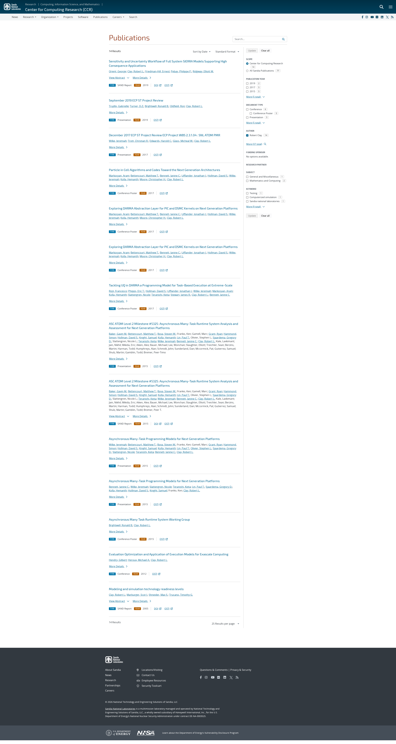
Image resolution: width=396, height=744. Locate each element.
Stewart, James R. (181, 294)
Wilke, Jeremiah (118, 141)
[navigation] (202, 52)
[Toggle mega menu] (390, 6)
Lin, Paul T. (183, 337)
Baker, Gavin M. (118, 334)
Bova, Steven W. (166, 334)
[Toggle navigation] (5, 17)
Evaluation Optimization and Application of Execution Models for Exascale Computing (168, 554)
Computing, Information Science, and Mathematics (70, 4)
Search (133, 17)
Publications (100, 17)
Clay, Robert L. (135, 71)
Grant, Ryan (215, 334)
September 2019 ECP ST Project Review (136, 100)
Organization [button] (48, 17)
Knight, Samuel (148, 337)
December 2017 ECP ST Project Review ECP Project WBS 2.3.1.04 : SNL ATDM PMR (164, 135)
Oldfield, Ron (177, 106)
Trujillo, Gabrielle (119, 106)
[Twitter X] (388, 17)
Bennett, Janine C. (170, 175)
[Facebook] (362, 17)
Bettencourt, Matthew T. (145, 175)
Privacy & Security (240, 670)
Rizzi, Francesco (118, 291)
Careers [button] (117, 17)
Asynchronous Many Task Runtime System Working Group (149, 519)
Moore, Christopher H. (153, 179)
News (15, 17)
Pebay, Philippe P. (181, 71)
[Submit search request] (283, 39)
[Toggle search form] (381, 6)
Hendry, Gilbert (118, 560)
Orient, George (117, 71)
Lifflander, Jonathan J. (194, 175)
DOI (156, 85)
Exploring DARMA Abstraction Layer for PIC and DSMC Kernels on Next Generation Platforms (173, 208)
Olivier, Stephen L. (201, 448)
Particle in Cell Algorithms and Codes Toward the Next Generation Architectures (164, 170)
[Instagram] (367, 17)
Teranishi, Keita (160, 294)
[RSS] (393, 17)
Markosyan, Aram (119, 175)
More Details (140, 77)
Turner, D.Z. (137, 106)
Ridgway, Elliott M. (203, 71)
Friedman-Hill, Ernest (157, 71)
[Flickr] (377, 17)
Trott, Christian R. (138, 141)
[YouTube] (372, 17)
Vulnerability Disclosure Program (221, 732)
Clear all (266, 50)
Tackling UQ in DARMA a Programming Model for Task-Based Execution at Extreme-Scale (170, 285)
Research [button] (28, 17)
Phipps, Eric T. (136, 291)
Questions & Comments (214, 670)
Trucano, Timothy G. (181, 594)
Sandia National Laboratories (120, 708)
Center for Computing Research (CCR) (59, 9)
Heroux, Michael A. (139, 560)
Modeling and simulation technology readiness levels (146, 589)
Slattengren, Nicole (139, 294)
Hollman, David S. (218, 175)
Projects (68, 17)
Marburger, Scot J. (137, 594)
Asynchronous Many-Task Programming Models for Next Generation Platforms (164, 439)
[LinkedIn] (383, 17)
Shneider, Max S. (158, 594)
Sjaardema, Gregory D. (219, 486)
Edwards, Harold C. (161, 141)
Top (387, 740)
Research (30, 4)
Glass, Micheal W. (183, 141)
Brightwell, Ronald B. (157, 106)
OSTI (166, 85)
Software (83, 17)
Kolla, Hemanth (129, 179)
